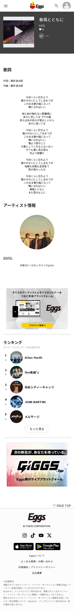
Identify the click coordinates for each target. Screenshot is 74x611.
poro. (42, 25)
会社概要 (37, 572)
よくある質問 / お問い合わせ (37, 561)
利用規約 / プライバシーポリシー (37, 567)
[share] (41, 35)
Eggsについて (37, 555)
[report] (47, 35)
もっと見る (37, 429)
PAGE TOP (64, 506)
